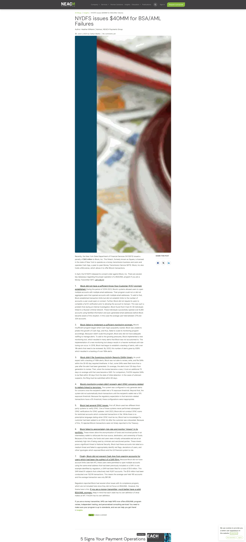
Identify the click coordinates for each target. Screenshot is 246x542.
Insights (86, 13)
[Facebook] (158, 263)
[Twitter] (163, 263)
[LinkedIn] (168, 263)
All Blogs (78, 13)
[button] (155, 5)
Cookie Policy (234, 533)
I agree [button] (240, 537)
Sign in (162, 4)
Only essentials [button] (231, 537)
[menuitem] (95, 4)
